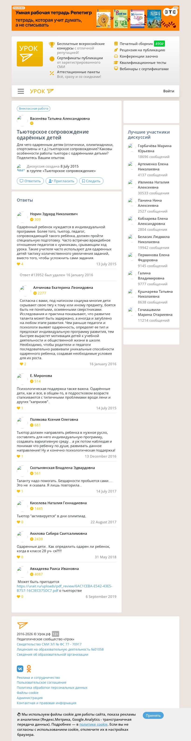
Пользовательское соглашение (41, 682)
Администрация (30, 698)
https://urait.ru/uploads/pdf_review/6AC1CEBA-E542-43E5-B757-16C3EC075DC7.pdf (64, 588)
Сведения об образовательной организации (52, 654)
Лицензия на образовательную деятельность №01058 (60, 649)
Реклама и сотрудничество (38, 677)
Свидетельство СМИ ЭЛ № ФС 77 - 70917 (49, 644)
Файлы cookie (27, 692)
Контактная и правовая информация (46, 703)
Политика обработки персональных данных (52, 687)
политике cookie (93, 724)
